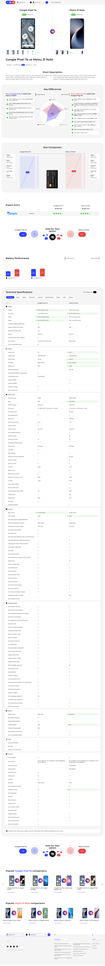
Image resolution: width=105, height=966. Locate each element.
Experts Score (29, 64)
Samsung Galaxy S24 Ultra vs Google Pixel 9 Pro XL (63, 958)
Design (17, 297)
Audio (64, 297)
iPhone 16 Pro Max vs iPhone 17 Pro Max (81, 946)
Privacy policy (10, 950)
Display (24, 297)
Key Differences (17, 64)
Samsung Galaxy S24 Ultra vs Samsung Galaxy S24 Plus (62, 950)
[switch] (96, 292)
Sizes (23, 64)
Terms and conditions (19, 950)
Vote (23, 234)
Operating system (49, 297)
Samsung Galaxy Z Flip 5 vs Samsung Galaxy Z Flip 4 (62, 955)
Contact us (94, 947)
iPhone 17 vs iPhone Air (78, 955)
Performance (32, 297)
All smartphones (95, 943)
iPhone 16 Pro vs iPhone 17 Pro (79, 953)
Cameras (40, 297)
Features (71, 297)
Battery (58, 297)
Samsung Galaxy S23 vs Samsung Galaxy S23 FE (63, 946)
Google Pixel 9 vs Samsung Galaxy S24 (62, 952)
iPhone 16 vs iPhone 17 (78, 951)
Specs (35, 64)
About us (94, 945)
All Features (10, 297)
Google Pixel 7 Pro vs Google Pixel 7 (80, 949)
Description (9, 64)
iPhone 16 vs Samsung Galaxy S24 (61, 943)
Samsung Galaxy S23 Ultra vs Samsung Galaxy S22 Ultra (81, 944)
